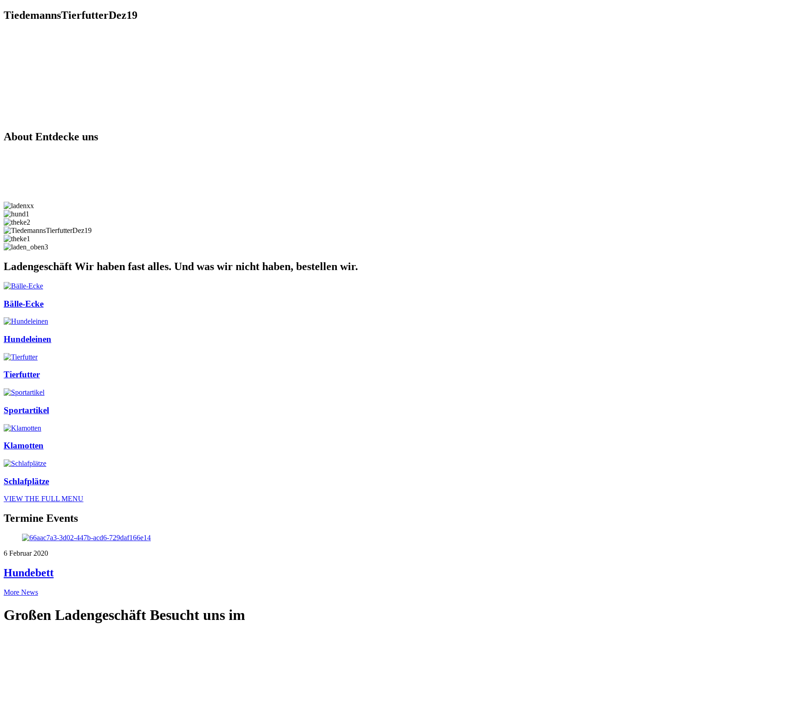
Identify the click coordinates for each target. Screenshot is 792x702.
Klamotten (24, 445)
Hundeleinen (27, 339)
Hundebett (29, 573)
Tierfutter (22, 374)
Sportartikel (26, 410)
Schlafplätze (26, 481)
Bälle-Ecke (24, 304)
